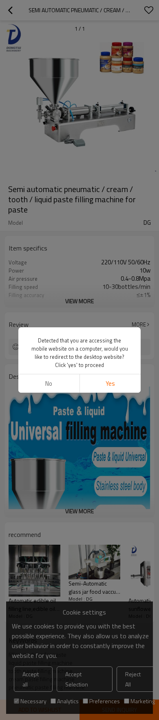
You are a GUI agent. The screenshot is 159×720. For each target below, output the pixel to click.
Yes (110, 383)
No (48, 383)
